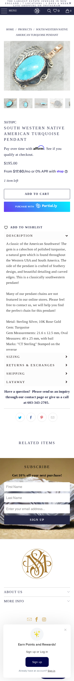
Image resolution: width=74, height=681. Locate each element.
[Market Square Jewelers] (37, 11)
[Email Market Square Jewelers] (29, 620)
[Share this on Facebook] (31, 417)
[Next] (67, 66)
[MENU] (2, 11)
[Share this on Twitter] (20, 417)
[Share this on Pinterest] (41, 417)
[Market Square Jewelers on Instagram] (44, 620)
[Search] (49, 11)
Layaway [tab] (15, 382)
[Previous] (7, 66)
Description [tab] (19, 235)
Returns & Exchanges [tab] (30, 365)
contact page (34, 397)
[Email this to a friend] (52, 417)
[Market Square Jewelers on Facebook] (37, 620)
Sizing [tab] (13, 356)
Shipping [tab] (15, 373)
